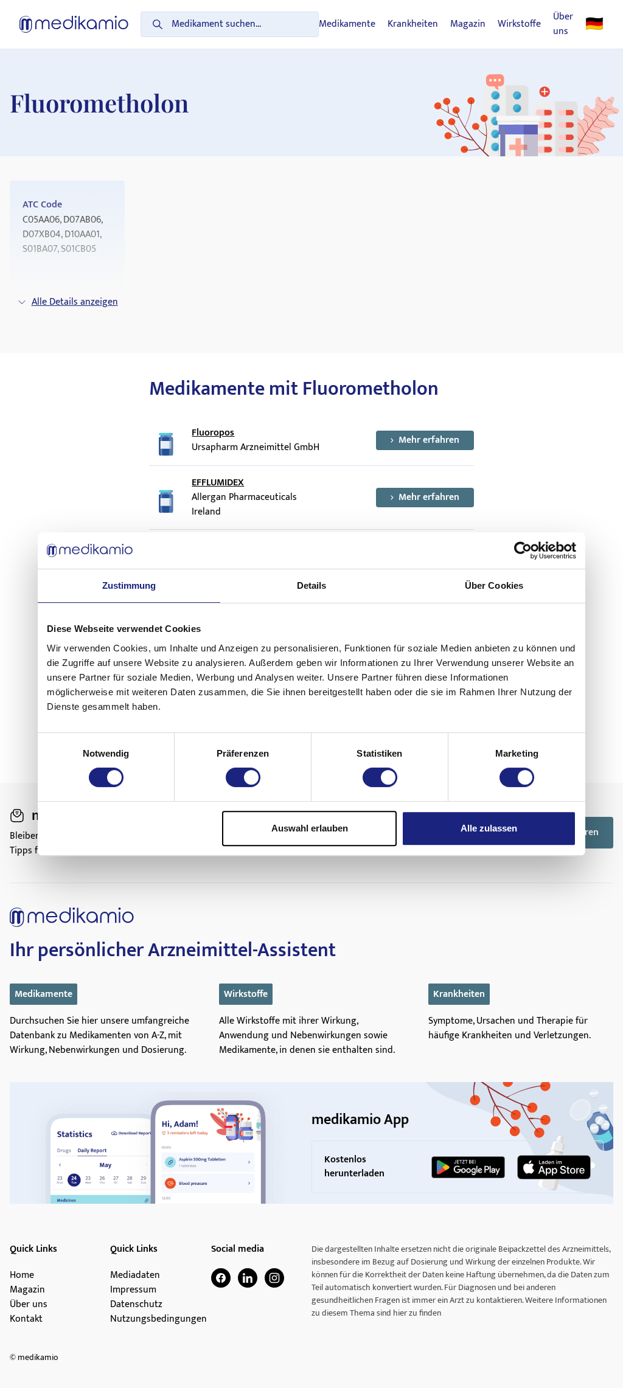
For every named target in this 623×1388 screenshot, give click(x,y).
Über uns (563, 24)
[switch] (243, 777)
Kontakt (26, 1319)
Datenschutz (136, 1304)
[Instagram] (274, 1278)
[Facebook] (221, 1278)
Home (22, 1275)
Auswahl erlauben (309, 828)
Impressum (133, 1290)
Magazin (468, 24)
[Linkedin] (247, 1278)
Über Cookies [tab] (494, 585)
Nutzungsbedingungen (158, 1319)
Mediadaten (135, 1275)
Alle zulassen (489, 828)
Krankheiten (413, 24)
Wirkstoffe (519, 24)
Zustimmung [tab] (129, 585)
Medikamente (347, 24)
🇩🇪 (594, 24)
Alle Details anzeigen (75, 302)
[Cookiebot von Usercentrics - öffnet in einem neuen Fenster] (523, 550)
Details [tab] (312, 585)
